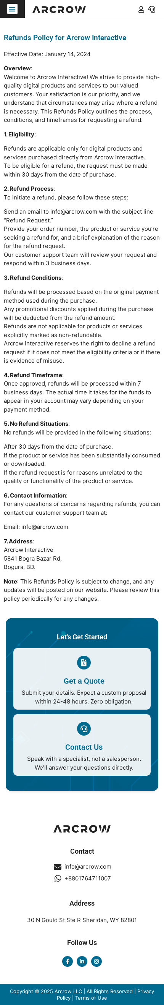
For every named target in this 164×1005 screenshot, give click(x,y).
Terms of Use (91, 998)
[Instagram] (96, 961)
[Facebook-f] (67, 961)
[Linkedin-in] (82, 961)
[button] (12, 9)
